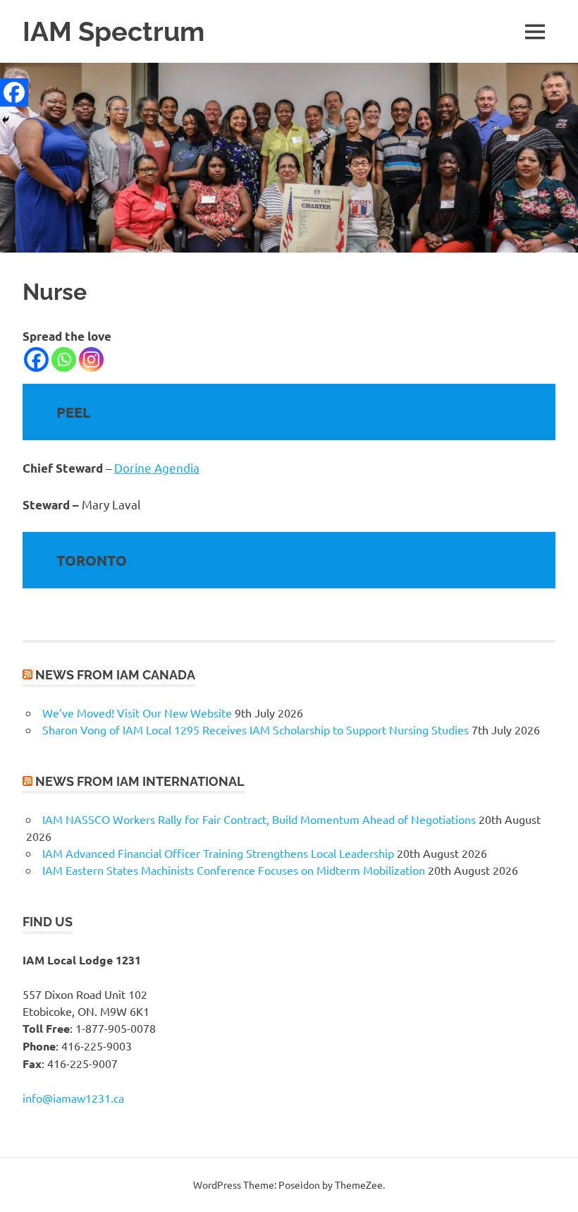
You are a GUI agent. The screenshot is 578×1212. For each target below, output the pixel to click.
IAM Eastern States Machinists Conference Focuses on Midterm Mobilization (233, 870)
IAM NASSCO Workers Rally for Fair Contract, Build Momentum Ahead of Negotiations (259, 819)
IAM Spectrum (113, 31)
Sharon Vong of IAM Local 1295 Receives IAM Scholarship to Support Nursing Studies (255, 729)
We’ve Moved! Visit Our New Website (137, 712)
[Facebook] (36, 359)
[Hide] (5, 120)
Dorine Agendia (156, 467)
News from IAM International (140, 781)
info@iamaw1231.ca (73, 1098)
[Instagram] (91, 359)
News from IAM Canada (115, 674)
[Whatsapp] (63, 359)
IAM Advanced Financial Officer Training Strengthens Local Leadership (218, 853)
